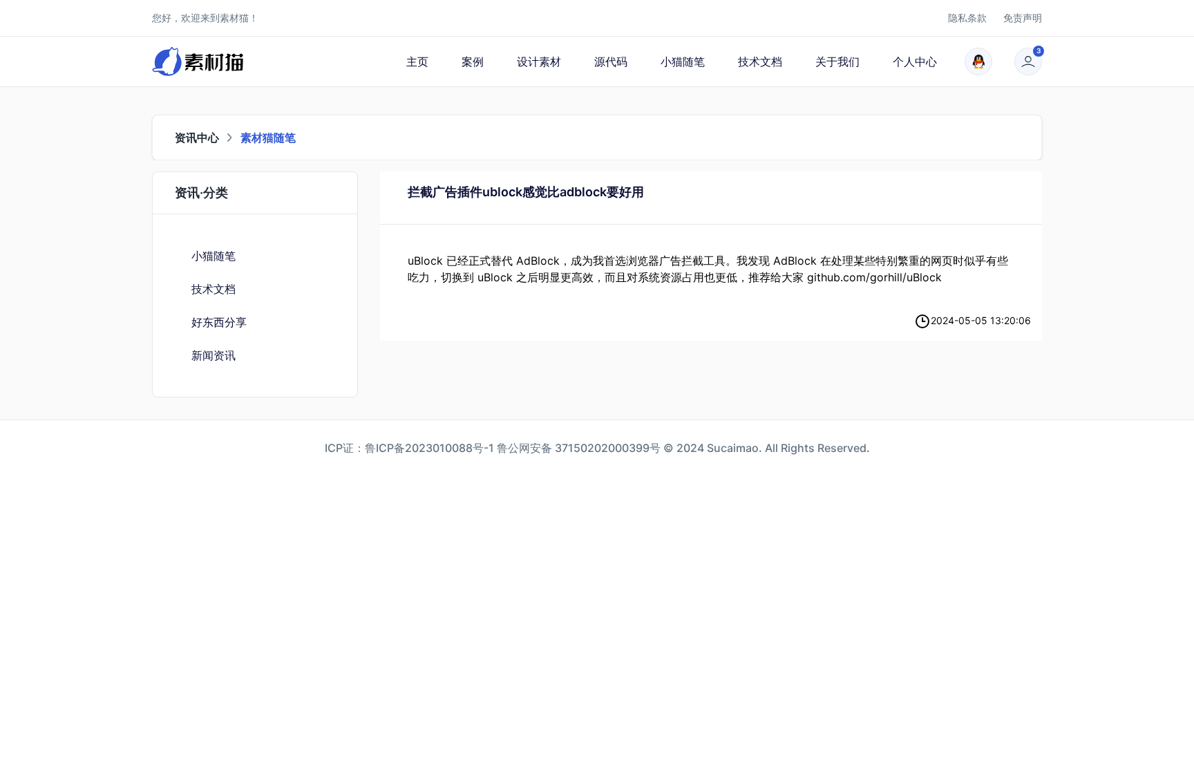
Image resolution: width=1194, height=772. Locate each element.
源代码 (610, 61)
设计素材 (539, 61)
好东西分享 (219, 322)
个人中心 (915, 61)
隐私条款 (967, 17)
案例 (473, 61)
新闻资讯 (213, 355)
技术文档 (760, 61)
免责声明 (1022, 17)
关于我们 (837, 61)
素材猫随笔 (268, 137)
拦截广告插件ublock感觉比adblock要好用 (526, 192)
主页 (417, 61)
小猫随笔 (683, 61)
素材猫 (234, 17)
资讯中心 (197, 137)
